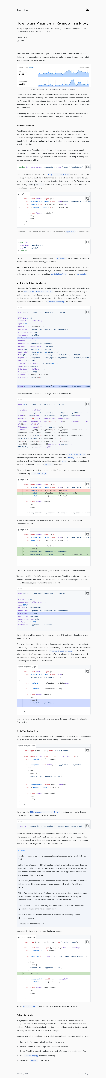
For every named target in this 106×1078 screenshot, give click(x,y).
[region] (54, 167)
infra (22, 40)
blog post (68, 181)
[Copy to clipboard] (88, 167)
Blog (26, 10)
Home (19, 10)
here (30, 843)
